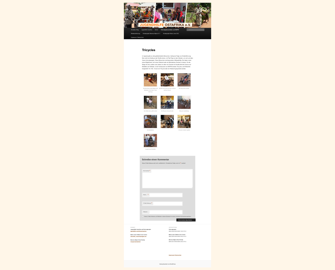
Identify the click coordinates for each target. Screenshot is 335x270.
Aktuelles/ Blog (135, 30)
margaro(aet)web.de (136, 242)
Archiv (156, 30)
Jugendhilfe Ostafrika (146, 30)
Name (145, 194)
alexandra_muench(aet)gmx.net (138, 236)
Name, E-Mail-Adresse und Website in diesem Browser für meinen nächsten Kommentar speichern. (167, 216)
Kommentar (146, 170)
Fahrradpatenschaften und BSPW (170, 30)
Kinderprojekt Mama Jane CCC (171, 33)
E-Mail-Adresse (147, 203)
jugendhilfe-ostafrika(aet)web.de (138, 231)
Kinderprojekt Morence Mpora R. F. (151, 33)
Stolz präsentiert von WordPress (167, 264)
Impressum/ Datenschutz (137, 37)
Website (145, 212)
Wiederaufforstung (135, 33)
